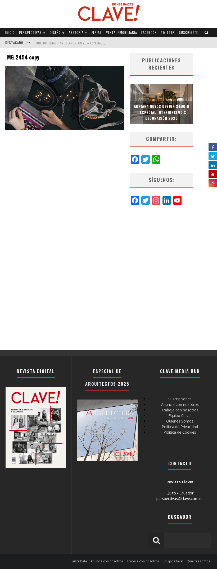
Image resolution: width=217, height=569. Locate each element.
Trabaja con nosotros (179, 409)
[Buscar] (206, 32)
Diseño (55, 32)
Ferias (97, 32)
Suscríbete (188, 32)
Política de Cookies (180, 432)
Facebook (149, 32)
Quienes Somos (179, 421)
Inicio (10, 32)
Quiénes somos (198, 561)
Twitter (168, 32)
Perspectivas (30, 32)
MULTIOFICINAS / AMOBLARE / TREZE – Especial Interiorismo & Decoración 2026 (94, 43)
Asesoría (76, 32)
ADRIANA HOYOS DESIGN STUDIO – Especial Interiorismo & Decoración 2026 (161, 112)
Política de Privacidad (180, 426)
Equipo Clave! (180, 415)
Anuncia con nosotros (180, 404)
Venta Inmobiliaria (121, 32)
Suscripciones (180, 398)
